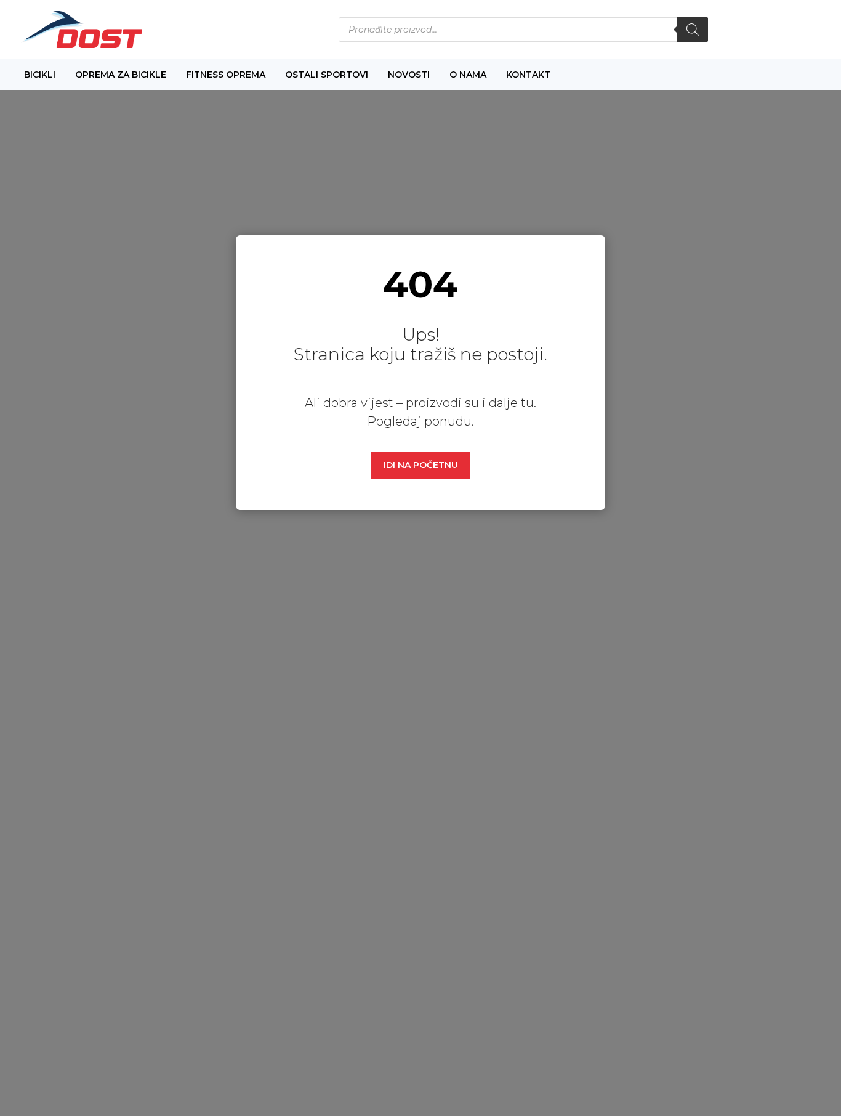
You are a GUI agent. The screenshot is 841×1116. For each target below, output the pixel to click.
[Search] (692, 29)
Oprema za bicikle (120, 74)
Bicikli (39, 74)
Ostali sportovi (326, 74)
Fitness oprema (225, 74)
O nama (467, 74)
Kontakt (528, 74)
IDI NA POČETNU (421, 465)
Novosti (409, 74)
